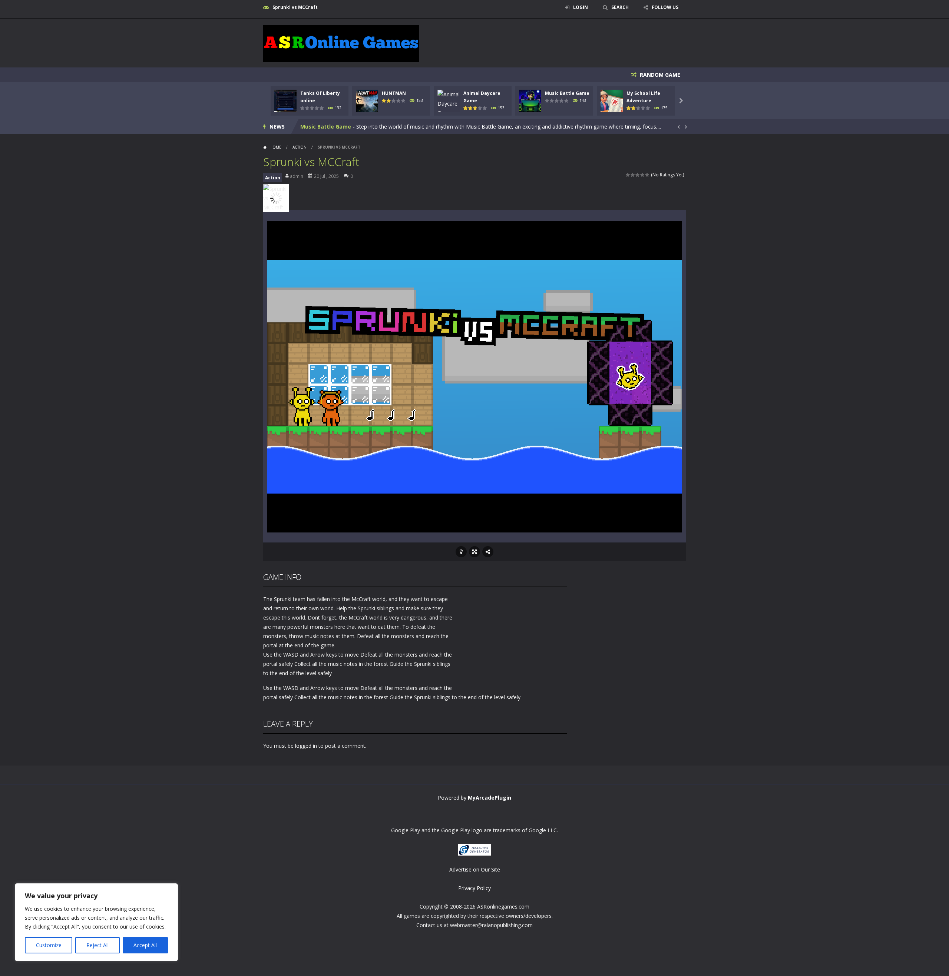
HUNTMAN (394, 93)
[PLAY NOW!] (285, 100)
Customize (49, 945)
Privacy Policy (474, 888)
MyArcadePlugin (489, 797)
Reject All (97, 945)
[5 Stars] (647, 175)
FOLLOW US (665, 7)
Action (299, 147)
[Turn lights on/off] (461, 551)
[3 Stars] (637, 175)
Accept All (145, 945)
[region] (96, 922)
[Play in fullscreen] (474, 551)
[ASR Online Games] (341, 42)
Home (275, 147)
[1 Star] (628, 175)
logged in (306, 745)
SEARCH (620, 7)
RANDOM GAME (659, 74)
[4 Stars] (642, 175)
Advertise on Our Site (474, 869)
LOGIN (580, 7)
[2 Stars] (633, 175)
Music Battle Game (567, 93)
